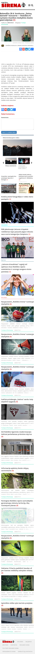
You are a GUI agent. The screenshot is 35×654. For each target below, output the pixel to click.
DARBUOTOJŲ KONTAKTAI (25, 651)
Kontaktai (14, 645)
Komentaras (4, 117)
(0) (14, 20)
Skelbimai (20, 641)
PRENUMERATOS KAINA (8, 651)
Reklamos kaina (24, 645)
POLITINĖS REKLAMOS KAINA (10, 648)
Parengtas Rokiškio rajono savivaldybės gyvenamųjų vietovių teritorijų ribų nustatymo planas (17, 503)
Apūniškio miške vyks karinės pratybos (16, 603)
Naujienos (28, 641)
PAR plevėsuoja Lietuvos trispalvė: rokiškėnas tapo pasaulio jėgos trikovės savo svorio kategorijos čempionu (17, 231)
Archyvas (5, 645)
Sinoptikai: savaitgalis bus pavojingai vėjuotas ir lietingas (8, 178)
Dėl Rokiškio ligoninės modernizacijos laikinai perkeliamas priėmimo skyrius (16, 433)
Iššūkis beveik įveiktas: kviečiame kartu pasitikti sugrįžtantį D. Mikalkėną (26, 176)
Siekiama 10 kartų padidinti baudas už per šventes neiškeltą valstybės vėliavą (16, 569)
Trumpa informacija (7, 330)
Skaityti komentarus (9, 132)
